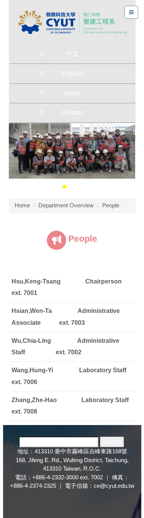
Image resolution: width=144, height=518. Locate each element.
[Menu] (131, 12)
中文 (72, 53)
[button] (18, 156)
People (110, 205)
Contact (72, 112)
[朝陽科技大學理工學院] (72, 22)
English (72, 73)
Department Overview (66, 205)
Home (72, 93)
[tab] (57, 187)
